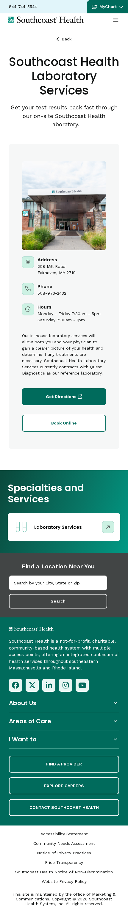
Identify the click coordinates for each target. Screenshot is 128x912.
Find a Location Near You (58, 566)
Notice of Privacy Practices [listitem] (64, 852)
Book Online (64, 423)
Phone (64, 289)
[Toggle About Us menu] (64, 703)
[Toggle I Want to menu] (64, 739)
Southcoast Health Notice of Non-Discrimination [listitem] (64, 871)
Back (66, 39)
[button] (107, 6)
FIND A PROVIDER (64, 764)
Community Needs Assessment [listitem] (64, 843)
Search (58, 601)
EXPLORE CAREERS (64, 785)
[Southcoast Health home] (46, 19)
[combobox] (58, 582)
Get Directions (61, 396)
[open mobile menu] (115, 20)
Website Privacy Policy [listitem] (64, 881)
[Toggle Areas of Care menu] (64, 721)
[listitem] (15, 685)
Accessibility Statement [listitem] (64, 833)
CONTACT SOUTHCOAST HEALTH (64, 807)
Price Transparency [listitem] (64, 862)
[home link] (47, 629)
